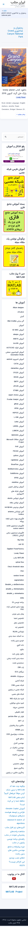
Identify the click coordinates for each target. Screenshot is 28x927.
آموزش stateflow (18, 482)
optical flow (20, 562)
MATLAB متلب (18, 557)
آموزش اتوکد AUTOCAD (15, 347)
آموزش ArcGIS (18, 343)
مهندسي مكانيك (18, 754)
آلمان (22, 316)
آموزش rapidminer (17, 460)
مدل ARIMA (19, 729)
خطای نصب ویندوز (17, 857)
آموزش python (19, 455)
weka (22, 598)
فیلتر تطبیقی (19, 712)
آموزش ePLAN (18, 386)
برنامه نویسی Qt (18, 602)
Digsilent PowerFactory (15, 549)
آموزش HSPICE (18, 412)
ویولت (21, 759)
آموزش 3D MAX (18, 330)
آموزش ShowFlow (17, 464)
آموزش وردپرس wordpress (14, 507)
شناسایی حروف (18, 707)
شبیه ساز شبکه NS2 (17, 698)
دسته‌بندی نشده (18, 663)
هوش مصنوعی (18, 763)
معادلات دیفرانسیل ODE (15, 734)
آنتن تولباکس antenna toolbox (16, 513)
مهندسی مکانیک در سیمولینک (17, 749)
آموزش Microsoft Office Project (15, 441)
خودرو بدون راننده (17, 640)
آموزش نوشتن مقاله (17, 502)
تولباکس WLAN (18, 631)
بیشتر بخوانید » (21, 115)
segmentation (19, 580)
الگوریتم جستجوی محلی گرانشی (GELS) (15, 534)
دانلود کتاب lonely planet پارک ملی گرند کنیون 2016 (14, 91)
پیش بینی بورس (18, 614)
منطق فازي (20, 738)
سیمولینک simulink (17, 676)
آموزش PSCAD (18, 451)
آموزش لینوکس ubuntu (16, 498)
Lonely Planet (20, 97)
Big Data (21, 540)
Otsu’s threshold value (16, 566)
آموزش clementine (17, 368)
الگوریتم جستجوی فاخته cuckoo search (15, 527)
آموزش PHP (19, 446)
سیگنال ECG (19, 672)
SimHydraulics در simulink (15, 589)
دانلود (22, 649)
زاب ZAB (21, 667)
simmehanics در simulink (15, 593)
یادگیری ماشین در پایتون (15, 772)
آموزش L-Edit (19, 417)
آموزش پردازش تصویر (16, 486)
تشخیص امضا (19, 618)
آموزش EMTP (19, 381)
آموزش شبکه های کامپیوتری (17, 492)
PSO (22, 571)
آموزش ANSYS (18, 339)
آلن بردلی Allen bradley (15, 321)
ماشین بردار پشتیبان (16, 725)
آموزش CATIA (19, 363)
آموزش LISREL (18, 426)
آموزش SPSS (19, 478)
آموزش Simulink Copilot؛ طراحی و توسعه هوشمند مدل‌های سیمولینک (15, 812)
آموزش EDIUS (19, 377)
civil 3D (21, 544)
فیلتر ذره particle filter (16, 716)
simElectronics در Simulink (14, 584)
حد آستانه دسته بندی (16, 636)
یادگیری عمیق (19, 768)
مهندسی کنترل (19, 743)
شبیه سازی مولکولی (17, 703)
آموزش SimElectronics (16, 469)
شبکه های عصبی (18, 694)
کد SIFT (21, 721)
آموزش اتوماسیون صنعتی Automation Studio (15, 353)
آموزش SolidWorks (17, 473)
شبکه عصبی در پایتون (16, 689)
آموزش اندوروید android (15, 359)
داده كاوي (20, 645)
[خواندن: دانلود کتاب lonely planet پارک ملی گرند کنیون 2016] (14, 67)
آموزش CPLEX (18, 372)
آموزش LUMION (18, 430)
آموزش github (19, 404)
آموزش (21, 325)
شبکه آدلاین (19, 680)
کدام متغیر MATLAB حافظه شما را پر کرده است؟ (16, 801)
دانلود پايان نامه (18, 654)
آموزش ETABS (18, 390)
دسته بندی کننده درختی (15, 658)
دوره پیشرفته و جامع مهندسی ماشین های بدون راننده (16, 850)
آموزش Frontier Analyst (15, 399)
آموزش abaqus (18, 334)
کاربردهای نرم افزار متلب (15, 827)
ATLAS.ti (21, 312)
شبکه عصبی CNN (17, 685)
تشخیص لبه (19, 627)
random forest (19, 575)
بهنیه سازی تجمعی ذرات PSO (15, 608)
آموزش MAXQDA (18, 435)
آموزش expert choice (16, 395)
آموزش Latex (19, 421)
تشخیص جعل (19, 623)
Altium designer (18, 307)
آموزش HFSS (19, 408)
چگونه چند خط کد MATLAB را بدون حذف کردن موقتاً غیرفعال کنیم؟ (14, 790)
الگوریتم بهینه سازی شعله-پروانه (14, 520)
